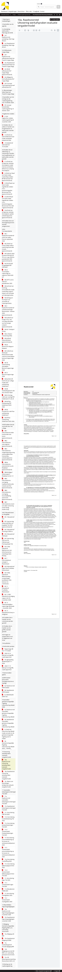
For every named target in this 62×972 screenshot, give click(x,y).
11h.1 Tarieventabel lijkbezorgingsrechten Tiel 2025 (8, 872)
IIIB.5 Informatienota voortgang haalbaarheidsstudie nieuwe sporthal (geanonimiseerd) (8, 483)
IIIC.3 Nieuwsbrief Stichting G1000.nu (8, 530)
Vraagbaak (36, 11)
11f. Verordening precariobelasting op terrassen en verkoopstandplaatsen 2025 (8, 841)
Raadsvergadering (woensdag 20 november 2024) (28, 14)
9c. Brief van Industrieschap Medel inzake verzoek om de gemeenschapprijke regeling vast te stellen (8, 734)
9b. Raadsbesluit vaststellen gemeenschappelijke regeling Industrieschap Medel (8, 723)
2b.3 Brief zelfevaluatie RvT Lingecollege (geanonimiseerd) (7, 71)
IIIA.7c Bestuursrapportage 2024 (8, 374)
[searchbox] (46, 7)
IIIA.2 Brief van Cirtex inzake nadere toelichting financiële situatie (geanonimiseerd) (8, 247)
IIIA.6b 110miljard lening (8, 330)
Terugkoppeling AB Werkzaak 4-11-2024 (7, 661)
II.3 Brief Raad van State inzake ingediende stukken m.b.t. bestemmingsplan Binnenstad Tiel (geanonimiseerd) (8, 188)
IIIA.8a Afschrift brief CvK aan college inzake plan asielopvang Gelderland (8, 382)
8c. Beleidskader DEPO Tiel (8, 695)
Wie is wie (29, 11)
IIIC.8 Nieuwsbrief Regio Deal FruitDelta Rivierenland (8, 568)
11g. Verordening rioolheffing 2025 (8, 860)
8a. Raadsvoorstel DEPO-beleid (8, 686)
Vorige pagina (55, 19)
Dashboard (4, 11)
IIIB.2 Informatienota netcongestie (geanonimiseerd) (7, 443)
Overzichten (21, 11)
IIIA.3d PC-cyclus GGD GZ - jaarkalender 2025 (8, 281)
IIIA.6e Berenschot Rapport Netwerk (8, 346)
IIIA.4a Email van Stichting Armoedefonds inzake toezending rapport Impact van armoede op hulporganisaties (8, 290)
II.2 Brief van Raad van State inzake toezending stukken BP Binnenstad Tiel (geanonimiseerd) (8, 176)
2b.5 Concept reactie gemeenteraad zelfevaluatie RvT (8, 85)
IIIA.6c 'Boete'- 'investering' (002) (7, 335)
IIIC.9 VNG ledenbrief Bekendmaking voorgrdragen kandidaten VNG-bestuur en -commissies (7, 578)
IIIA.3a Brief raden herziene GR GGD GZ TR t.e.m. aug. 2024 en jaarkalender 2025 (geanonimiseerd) (8, 257)
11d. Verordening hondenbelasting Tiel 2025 (8, 818)
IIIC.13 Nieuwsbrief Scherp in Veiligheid (8, 612)
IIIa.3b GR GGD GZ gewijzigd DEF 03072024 (7, 265)
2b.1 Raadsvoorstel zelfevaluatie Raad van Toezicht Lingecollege (8, 57)
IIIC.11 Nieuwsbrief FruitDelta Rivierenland (5, 589)
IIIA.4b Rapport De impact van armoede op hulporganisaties (7, 300)
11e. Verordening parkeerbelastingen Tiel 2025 (8, 825)
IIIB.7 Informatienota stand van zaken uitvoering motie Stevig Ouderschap (8, 505)
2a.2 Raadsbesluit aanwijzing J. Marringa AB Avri (8, 45)
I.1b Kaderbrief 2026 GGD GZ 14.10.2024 (7, 144)
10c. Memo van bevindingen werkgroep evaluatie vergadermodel (8, 784)
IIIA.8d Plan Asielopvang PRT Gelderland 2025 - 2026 (7, 404)
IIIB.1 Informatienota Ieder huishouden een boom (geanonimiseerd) (8, 434)
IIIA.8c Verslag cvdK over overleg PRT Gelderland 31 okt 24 (8, 397)
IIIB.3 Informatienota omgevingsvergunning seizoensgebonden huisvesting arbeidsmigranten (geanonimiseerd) (8, 454)
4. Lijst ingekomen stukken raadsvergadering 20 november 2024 (8, 119)
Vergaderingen (12, 11)
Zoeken (39, 3)
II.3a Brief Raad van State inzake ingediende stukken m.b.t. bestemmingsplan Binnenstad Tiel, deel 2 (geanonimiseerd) (8, 202)
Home (11, 14)
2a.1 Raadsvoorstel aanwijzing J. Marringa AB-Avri (8, 38)
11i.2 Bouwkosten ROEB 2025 (8, 890)
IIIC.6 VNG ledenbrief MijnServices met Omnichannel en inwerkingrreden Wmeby (7, 551)
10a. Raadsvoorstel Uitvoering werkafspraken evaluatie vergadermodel (6, 764)
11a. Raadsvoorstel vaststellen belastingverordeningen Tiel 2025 (8, 799)
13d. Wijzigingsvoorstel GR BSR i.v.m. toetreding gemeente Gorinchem (8, 952)
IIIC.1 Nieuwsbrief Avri (8, 518)
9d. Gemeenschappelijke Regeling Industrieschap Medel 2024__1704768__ (8, 744)
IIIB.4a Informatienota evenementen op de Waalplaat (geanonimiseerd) (7, 466)
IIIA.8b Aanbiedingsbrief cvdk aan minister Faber (8, 390)
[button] (58, 7)
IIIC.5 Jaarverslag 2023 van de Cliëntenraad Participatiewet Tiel (8, 541)
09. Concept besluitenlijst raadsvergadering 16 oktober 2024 (8, 107)
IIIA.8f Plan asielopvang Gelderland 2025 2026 (8, 419)
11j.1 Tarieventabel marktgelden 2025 (7, 899)
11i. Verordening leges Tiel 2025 (8, 879)
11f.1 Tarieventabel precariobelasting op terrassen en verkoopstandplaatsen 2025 (8, 852)
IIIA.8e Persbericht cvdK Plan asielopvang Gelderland (8, 412)
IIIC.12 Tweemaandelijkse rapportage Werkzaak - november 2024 (8, 605)
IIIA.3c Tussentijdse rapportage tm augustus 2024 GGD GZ (7, 273)
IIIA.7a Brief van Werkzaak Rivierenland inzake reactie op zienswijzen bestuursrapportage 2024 (8, 355)
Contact (42, 11)
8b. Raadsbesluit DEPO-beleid (8, 691)
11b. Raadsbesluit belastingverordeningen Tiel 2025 (8, 808)
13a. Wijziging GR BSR (8, 935)
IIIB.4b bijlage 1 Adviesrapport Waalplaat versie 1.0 (7, 474)
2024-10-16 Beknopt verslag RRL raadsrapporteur (8, 655)
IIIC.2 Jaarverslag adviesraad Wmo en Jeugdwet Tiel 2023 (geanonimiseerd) (8, 524)
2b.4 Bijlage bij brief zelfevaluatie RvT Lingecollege (8, 79)
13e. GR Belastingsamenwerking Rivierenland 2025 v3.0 (8, 959)
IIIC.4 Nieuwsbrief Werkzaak (8, 535)
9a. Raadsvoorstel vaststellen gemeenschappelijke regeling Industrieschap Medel (8, 713)
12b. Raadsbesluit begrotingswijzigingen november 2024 (8, 919)
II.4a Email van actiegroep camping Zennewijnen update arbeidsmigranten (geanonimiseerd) (8, 213)
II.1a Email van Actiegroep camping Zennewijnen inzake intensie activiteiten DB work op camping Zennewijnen (8, 166)
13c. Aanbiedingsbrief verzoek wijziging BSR (8, 944)
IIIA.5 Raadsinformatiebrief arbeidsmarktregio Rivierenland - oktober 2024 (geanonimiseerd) (8, 310)
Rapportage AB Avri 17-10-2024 (7, 650)
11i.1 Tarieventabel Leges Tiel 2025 (7, 884)
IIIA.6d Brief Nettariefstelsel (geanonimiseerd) (7, 340)
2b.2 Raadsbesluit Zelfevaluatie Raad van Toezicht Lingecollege (8, 64)
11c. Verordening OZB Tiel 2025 (8, 813)
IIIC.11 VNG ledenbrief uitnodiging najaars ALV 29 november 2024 (8, 597)
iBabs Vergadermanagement (42, 971)
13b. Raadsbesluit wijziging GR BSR (8, 939)
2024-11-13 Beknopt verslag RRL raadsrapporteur (8, 667)
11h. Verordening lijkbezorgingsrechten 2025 (8, 865)
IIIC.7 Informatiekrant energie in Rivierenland (6, 561)
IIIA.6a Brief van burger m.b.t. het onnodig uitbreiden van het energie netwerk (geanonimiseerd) (7, 322)
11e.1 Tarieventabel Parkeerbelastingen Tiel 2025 (7, 832)
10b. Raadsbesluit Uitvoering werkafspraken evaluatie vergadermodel (8, 775)
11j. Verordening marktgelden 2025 (8, 894)
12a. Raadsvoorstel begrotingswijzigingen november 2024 (8, 912)
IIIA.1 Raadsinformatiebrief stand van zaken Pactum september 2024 (8, 237)
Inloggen (56, 971)
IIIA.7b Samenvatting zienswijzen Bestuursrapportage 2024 (8, 366)
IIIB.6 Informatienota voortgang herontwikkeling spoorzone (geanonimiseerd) (7, 495)
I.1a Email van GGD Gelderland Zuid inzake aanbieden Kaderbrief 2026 (8, 137)
